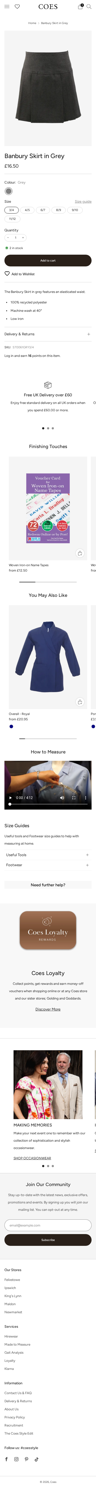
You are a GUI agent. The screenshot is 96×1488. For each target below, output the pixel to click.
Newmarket (13, 1312)
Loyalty (9, 1361)
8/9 (58, 210)
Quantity (11, 230)
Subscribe (48, 1240)
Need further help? (48, 884)
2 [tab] (48, 428)
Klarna (9, 1369)
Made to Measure (17, 1344)
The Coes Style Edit (18, 1433)
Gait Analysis (13, 1352)
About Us (11, 1409)
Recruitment (13, 1425)
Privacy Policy (14, 1417)
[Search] (89, 6)
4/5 (27, 210)
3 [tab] (53, 428)
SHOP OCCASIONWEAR (32, 1158)
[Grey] (8, 191)
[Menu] (6, 6)
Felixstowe (12, 1280)
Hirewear (11, 1336)
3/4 (11, 210)
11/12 (12, 219)
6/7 (43, 210)
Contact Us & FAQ (18, 1393)
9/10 (75, 210)
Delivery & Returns (18, 1401)
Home (32, 23)
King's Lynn (12, 1296)
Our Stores (12, 1270)
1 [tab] (43, 428)
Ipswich (10, 1288)
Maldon (10, 1304)
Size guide (83, 201)
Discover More (48, 1009)
